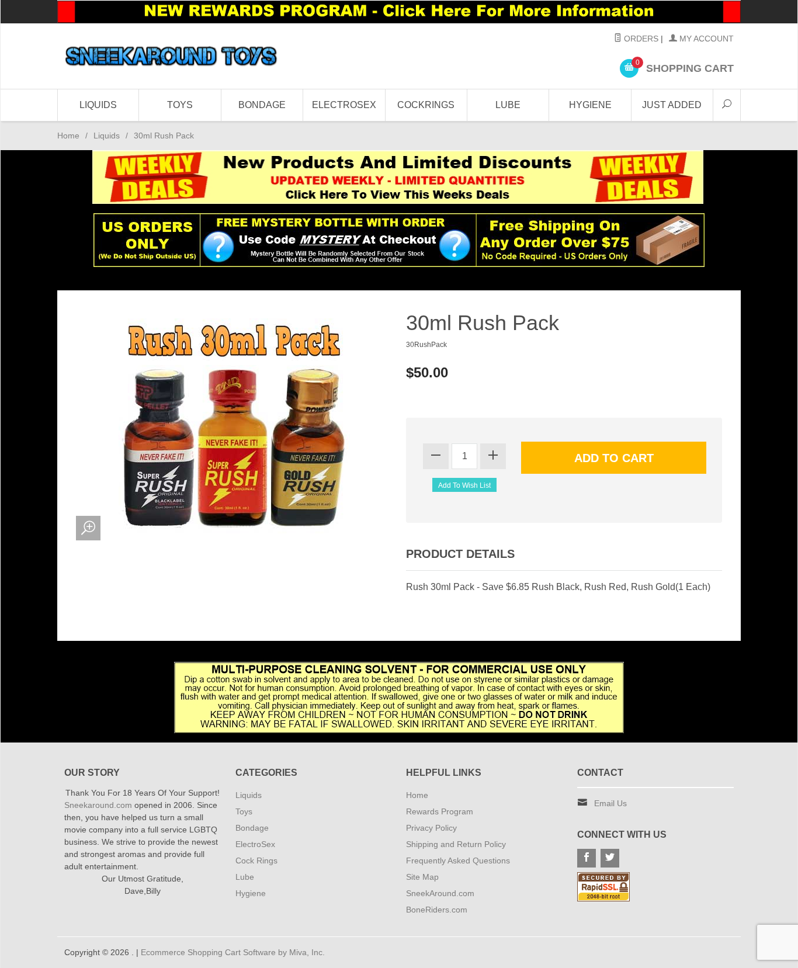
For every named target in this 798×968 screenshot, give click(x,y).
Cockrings (425, 105)
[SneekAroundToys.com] (171, 56)
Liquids (98, 105)
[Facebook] (586, 858)
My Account (705, 38)
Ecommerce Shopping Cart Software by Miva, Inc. (233, 952)
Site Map (422, 877)
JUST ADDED (672, 105)
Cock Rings (256, 860)
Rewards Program (439, 811)
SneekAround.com (440, 893)
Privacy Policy (431, 827)
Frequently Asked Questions (458, 860)
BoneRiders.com (436, 909)
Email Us (610, 803)
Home (68, 135)
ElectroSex (344, 105)
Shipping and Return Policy (456, 844)
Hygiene (590, 105)
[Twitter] (610, 858)
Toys (180, 105)
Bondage (262, 105)
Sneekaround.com (98, 805)
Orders (640, 38)
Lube (508, 105)
